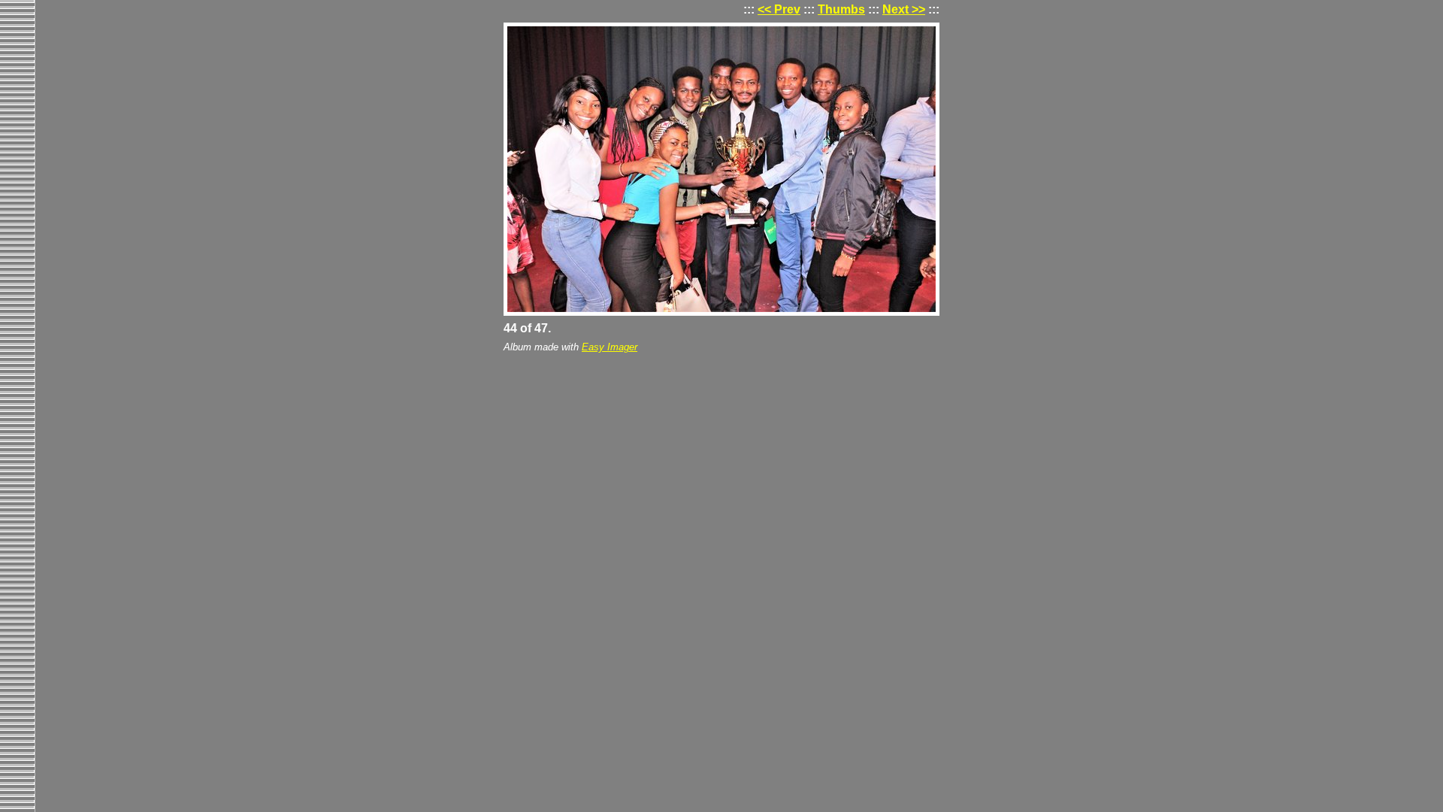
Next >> (903, 9)
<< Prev (779, 9)
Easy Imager (609, 347)
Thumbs (841, 9)
